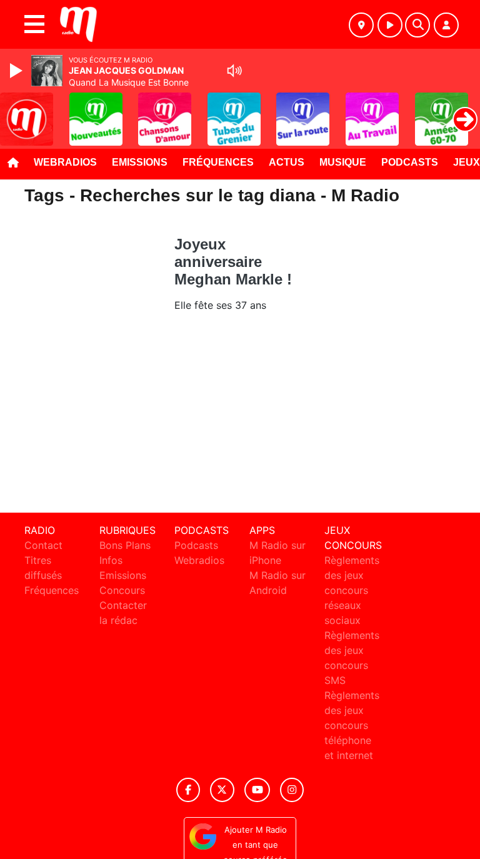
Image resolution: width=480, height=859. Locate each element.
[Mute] (234, 70)
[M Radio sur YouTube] (257, 790)
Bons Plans (125, 545)
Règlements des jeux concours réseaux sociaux (351, 590)
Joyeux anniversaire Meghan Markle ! (233, 262)
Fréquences (218, 162)
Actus (286, 162)
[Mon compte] (446, 25)
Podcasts (409, 162)
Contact (43, 545)
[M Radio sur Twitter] (222, 790)
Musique (342, 162)
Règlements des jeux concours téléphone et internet (351, 725)
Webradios (65, 162)
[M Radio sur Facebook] (188, 790)
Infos (110, 560)
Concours (122, 590)
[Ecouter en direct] (390, 25)
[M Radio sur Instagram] (292, 790)
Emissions (140, 162)
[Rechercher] (417, 25)
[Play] (17, 70)
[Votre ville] (361, 25)
